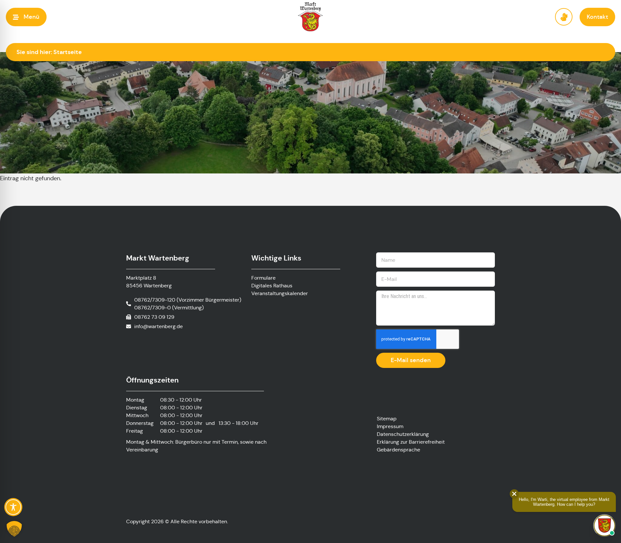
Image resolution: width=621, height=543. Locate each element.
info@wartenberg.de (158, 326)
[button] (26, 17)
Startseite (67, 52)
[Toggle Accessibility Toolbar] (13, 507)
